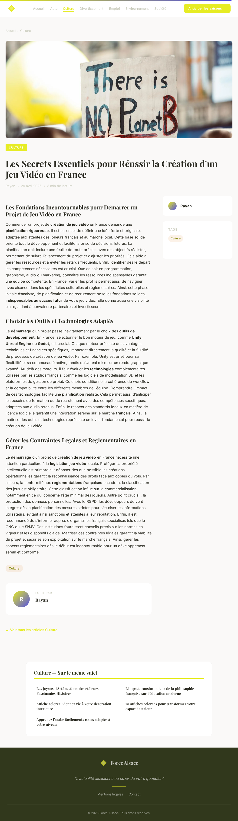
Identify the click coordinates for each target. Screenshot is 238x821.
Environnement (137, 8)
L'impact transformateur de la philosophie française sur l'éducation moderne (160, 691)
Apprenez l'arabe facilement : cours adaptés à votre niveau (73, 722)
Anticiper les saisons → (207, 8)
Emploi (114, 8)
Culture (68, 8)
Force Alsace (124, 762)
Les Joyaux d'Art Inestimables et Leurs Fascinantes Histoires (67, 691)
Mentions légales (110, 794)
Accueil (39, 8)
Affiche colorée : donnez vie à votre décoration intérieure (73, 706)
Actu (53, 8)
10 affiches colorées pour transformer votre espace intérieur (161, 706)
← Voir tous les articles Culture (31, 630)
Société (160, 8)
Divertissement (91, 8)
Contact (135, 794)
